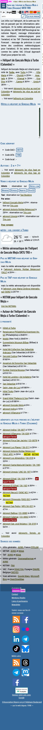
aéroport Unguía (10, 216)
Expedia (14, 190)
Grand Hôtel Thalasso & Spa (15, 398)
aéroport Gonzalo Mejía (13, 405)
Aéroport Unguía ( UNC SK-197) (17, 471)
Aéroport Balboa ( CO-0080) (15, 513)
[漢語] (35, 12)
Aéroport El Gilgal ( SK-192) (15, 485)
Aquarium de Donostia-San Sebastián (19, 363)
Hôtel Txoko (8, 391)
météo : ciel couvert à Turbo (14, 230)
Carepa (19, 81)
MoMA (6, 338)
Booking (5, 190)
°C (18, 12)
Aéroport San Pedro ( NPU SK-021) (18, 506)
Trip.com (14, 205)
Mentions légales (18, 597)
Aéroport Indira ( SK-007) (14, 429)
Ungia (36, 81)
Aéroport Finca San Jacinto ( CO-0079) (20, 440)
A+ (4, 12)
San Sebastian (9, 383)
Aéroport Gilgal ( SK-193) (14, 478)
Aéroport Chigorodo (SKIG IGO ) (17, 499)
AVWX (20, 547)
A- (1, 12)
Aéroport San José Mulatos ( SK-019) (19, 523)
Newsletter (16, 604)
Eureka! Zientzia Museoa (14, 370)
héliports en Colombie (23, 98)
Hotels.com (34, 186)
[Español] (31, 12)
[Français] (24, 13)
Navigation (3, 6)
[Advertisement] (21, 569)
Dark (14, 12)
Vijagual (20, 78)
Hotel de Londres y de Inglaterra (17, 376)
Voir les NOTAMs (8, 306)
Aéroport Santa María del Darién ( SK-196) (21, 464)
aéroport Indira (9, 408)
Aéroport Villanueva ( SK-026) (16, 433)
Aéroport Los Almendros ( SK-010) (18, 458)
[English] (28, 12)
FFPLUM (35, 547)
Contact (15, 594)
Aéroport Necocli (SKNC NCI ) (16, 492)
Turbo (11, 72)
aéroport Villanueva (11, 412)
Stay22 (31, 190)
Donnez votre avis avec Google (21, 696)
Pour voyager (7, 224)
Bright (9, 12)
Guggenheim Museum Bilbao (16, 342)
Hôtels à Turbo (9, 328)
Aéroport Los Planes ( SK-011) (16, 447)
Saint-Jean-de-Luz (11, 387)
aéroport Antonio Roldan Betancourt (19, 209)
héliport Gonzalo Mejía (13, 202)
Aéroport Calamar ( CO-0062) (16, 516)
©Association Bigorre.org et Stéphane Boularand (22, 702)
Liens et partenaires (20, 601)
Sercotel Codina (10, 356)
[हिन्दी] (38, 12)
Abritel (23, 190)
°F (20, 12)
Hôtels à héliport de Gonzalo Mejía (18, 104)
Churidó (20, 75)
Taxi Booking (26, 194)
